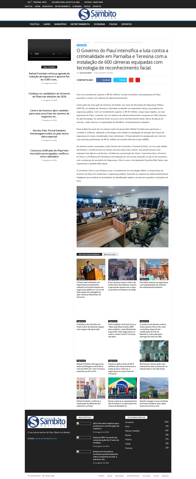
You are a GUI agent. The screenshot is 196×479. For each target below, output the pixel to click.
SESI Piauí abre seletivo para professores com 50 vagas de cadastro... (106, 426)
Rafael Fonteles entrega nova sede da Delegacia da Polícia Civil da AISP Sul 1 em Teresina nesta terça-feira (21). (91, 368)
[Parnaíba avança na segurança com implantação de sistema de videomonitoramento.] (154, 269)
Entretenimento (62, 6)
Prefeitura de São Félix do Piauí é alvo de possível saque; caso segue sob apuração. (90, 327)
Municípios (47, 6)
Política (28, 6)
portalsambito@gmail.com (46, 438)
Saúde (37, 6)
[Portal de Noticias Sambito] (98, 14)
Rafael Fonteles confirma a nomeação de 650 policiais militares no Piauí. (89, 403)
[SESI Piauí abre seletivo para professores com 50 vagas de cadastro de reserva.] (83, 427)
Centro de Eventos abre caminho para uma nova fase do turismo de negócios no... (49, 113)
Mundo (128, 435)
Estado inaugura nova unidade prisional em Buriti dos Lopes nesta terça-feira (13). (154, 403)
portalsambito (86, 73)
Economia (77, 6)
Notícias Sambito (132, 431)
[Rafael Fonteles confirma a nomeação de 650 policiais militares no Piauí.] (91, 388)
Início (78, 42)
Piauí (127, 426)
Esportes (97, 6)
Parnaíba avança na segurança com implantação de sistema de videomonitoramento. (154, 284)
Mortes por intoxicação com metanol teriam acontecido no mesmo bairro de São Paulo (153, 366)
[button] (167, 24)
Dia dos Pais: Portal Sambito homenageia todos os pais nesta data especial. (49, 133)
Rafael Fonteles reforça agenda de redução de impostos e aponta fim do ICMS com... (49, 76)
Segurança (86, 42)
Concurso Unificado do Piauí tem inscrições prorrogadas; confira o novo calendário (49, 153)
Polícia (87, 6)
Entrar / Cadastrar (94, 2)
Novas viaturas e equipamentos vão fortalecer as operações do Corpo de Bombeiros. (122, 403)
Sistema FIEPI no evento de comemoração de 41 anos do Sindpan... (106, 440)
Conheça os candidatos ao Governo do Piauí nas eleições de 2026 (49, 95)
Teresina (128, 448)
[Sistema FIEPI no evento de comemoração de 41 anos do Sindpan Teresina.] (83, 441)
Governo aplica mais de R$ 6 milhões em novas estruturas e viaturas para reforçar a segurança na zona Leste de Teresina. (122, 369)
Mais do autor (110, 254)
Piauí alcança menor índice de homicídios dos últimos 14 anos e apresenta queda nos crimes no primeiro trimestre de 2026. (122, 286)
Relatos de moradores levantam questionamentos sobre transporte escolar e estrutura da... (105, 455)
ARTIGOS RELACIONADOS (89, 254)
